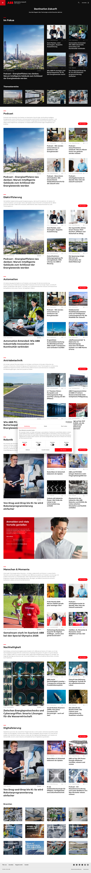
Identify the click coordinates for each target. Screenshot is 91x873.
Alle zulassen (63, 449)
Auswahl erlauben (45, 449)
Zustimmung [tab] (27, 426)
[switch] (38, 445)
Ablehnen (28, 449)
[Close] (73, 418)
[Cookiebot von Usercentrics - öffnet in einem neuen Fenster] (66, 422)
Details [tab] (45, 426)
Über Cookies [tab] (64, 426)
